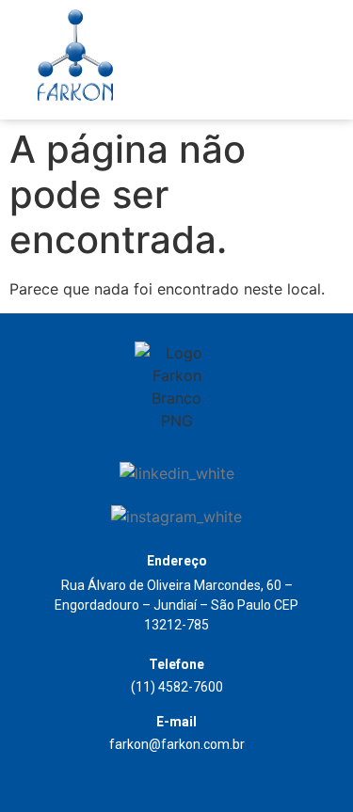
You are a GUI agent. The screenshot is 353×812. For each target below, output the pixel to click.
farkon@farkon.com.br (177, 744)
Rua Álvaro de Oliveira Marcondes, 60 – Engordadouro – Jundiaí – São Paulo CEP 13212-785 (176, 605)
